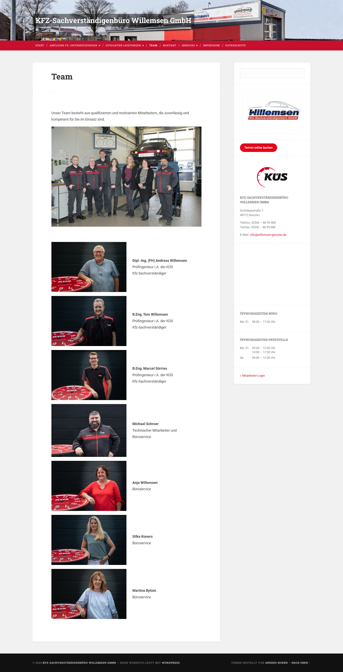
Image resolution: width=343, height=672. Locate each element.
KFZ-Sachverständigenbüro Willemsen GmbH (113, 20)
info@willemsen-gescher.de (268, 235)
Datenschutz (235, 45)
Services (188, 45)
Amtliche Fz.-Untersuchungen (73, 45)
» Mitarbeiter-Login (252, 375)
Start (39, 45)
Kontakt (169, 45)
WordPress (171, 662)
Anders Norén (276, 662)
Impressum (211, 45)
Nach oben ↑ (301, 662)
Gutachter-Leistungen (123, 45)
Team (153, 45)
